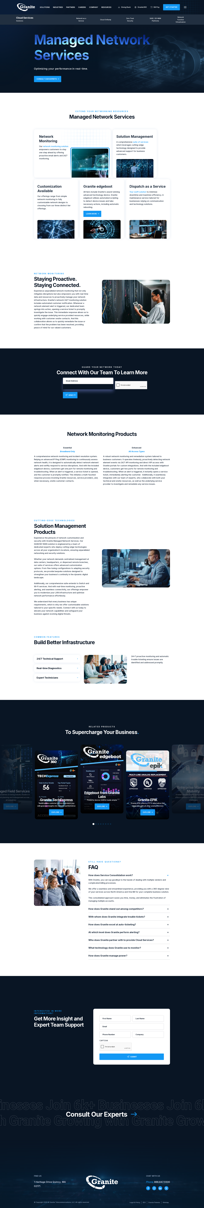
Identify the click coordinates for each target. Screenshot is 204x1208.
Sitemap (166, 1202)
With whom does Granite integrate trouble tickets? (116, 916)
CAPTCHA (119, 379)
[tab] (57, 659)
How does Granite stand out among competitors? (116, 908)
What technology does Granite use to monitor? (114, 947)
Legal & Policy (135, 1202)
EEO (144, 1202)
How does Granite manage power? (107, 955)
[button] (93, 824)
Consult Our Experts (96, 1114)
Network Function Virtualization (181, 19)
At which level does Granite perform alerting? (114, 932)
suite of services (140, 142)
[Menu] (185, 7)
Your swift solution (138, 192)
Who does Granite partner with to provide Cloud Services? (121, 940)
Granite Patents (154, 1202)
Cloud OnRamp (105, 20)
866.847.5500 (158, 1182)
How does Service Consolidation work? (110, 875)
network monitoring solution (55, 146)
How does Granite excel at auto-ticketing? (112, 924)
